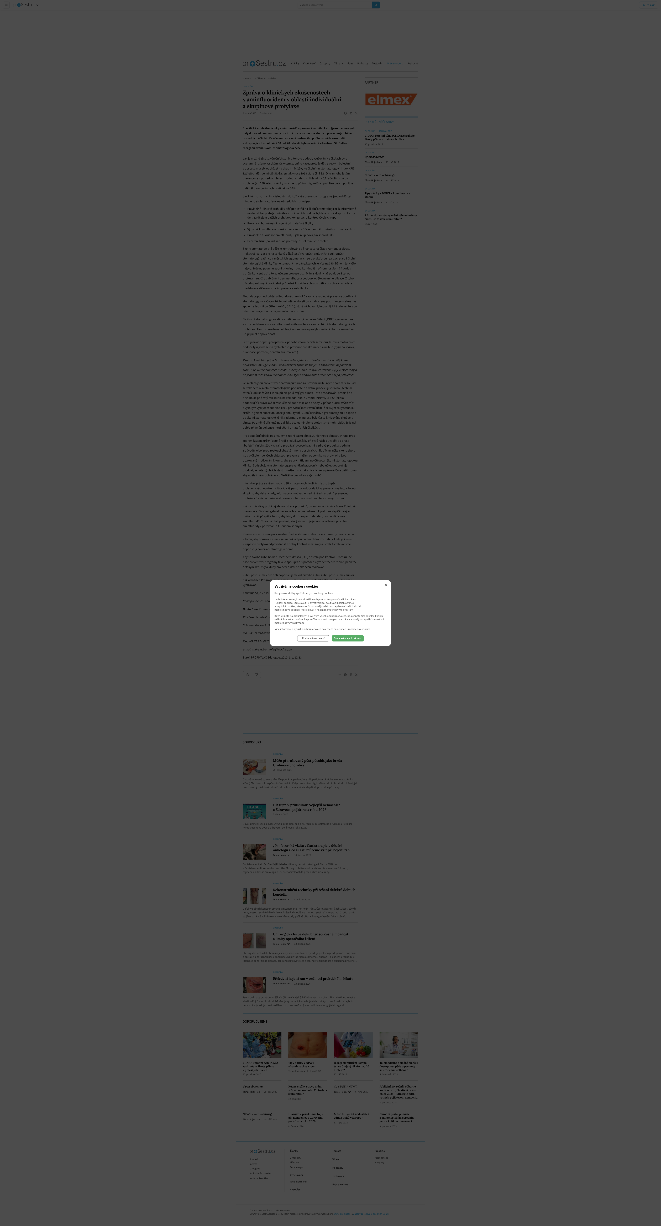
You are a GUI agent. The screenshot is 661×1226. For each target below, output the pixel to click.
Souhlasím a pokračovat (348, 638)
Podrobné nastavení (313, 638)
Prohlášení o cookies (358, 629)
